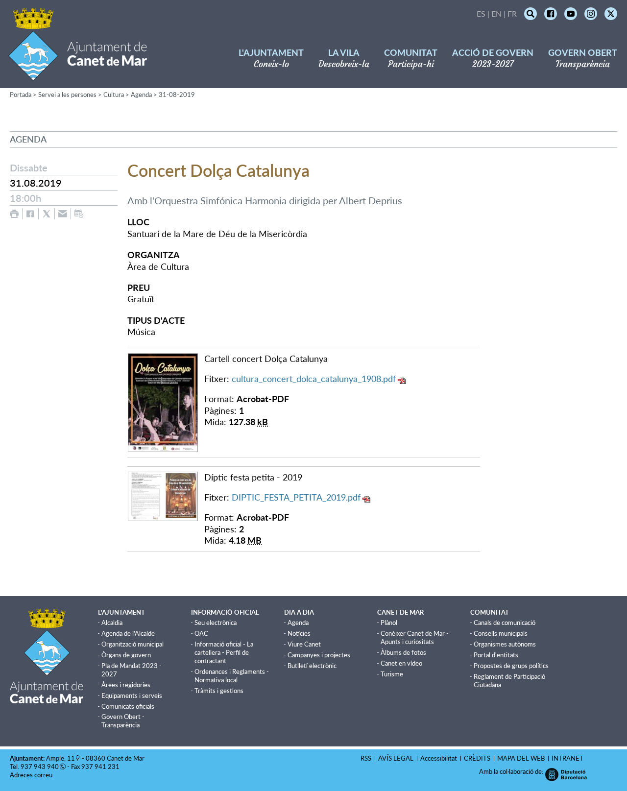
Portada (20, 94)
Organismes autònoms (505, 644)
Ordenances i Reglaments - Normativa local (231, 676)
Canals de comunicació (504, 622)
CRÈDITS (477, 758)
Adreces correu (32, 775)
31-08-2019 (177, 94)
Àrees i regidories (125, 685)
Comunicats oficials (127, 706)
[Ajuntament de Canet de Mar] (77, 74)
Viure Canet (304, 644)
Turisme (392, 674)
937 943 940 (40, 766)
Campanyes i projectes (319, 655)
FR (512, 13)
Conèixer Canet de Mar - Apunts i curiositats (415, 637)
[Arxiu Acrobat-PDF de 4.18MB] (163, 495)
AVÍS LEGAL (395, 758)
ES (481, 13)
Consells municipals (501, 633)
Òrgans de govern (126, 655)
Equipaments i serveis (131, 695)
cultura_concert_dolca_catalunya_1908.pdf (314, 378)
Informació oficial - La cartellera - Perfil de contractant (223, 652)
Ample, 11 (60, 758)
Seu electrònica (215, 622)
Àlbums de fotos (403, 652)
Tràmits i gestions (218, 691)
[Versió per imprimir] (14, 213)
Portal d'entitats (496, 655)
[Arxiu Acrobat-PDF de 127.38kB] (163, 401)
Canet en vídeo (401, 663)
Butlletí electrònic (312, 666)
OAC (201, 633)
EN (496, 13)
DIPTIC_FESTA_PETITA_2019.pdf (296, 497)
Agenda (141, 94)
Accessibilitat (438, 758)
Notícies (299, 633)
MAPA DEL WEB (521, 758)
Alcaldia (111, 622)
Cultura (113, 94)
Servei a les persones (67, 94)
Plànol (389, 622)
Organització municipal (132, 644)
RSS (366, 758)
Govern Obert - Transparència (123, 721)
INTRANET (567, 758)
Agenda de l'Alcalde (128, 633)
